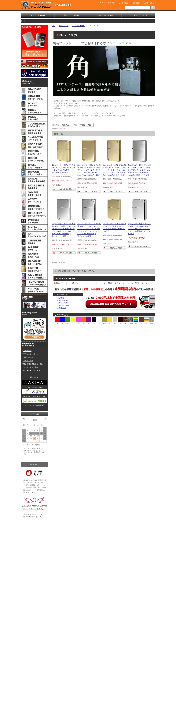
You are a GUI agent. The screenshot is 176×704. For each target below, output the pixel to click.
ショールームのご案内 (31, 371)
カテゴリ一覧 (63, 26)
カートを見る (123, 3)
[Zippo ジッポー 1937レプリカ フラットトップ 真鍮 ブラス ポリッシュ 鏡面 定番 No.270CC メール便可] (114, 220)
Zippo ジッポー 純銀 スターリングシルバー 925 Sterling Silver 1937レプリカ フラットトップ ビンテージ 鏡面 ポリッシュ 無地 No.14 (139, 229)
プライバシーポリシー (31, 354)
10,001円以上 (61, 308)
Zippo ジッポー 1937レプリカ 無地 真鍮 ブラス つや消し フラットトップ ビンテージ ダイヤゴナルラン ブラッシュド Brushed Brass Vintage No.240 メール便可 (114, 170)
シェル (130, 283)
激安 (137, 283)
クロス (103, 283)
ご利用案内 (136, 3)
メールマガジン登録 (30, 367)
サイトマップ (34, 464)
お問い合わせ (149, 3)
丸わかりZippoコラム (139, 15)
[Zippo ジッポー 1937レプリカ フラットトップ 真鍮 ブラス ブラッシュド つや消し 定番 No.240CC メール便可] (64, 161)
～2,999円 (60, 298)
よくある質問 (28, 361)
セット (94, 283)
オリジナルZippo (37, 15)
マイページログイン (107, 3)
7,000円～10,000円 (63, 305)
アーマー (145, 283)
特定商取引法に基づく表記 (33, 364)
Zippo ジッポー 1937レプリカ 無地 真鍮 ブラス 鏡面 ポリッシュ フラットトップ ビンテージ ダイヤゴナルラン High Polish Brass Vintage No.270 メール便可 (89, 170)
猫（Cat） (76, 283)
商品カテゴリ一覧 (71, 15)
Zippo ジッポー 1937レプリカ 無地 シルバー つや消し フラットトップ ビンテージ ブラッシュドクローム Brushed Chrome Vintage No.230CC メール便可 (139, 170)
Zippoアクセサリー (105, 15)
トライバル (119, 283)
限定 (110, 283)
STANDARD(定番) (78, 26)
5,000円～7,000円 (63, 303)
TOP (53, 26)
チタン (86, 283)
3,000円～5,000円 (63, 300)
